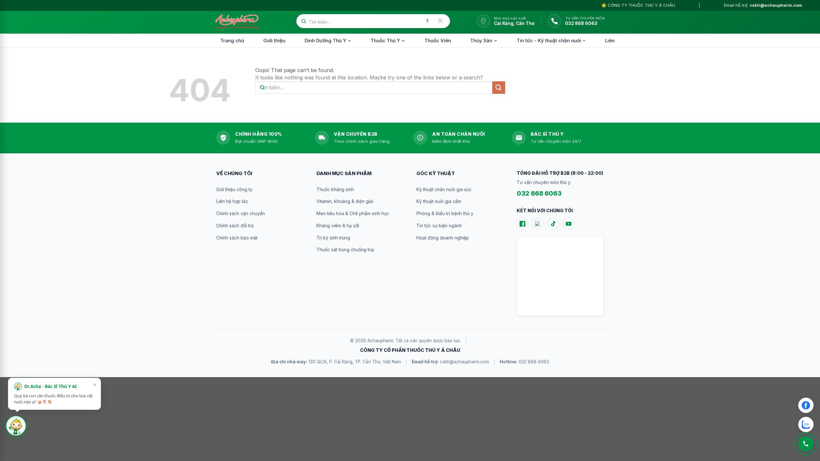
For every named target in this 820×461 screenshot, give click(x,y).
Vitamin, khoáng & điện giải (344, 201)
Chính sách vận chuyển (240, 213)
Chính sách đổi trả (235, 225)
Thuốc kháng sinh (335, 189)
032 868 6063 (539, 193)
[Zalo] (538, 224)
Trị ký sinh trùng (333, 237)
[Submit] (498, 87)
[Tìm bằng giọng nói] (427, 21)
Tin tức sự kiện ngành (439, 225)
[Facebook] (522, 224)
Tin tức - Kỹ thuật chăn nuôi (549, 40)
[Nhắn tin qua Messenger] (806, 405)
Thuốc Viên (437, 40)
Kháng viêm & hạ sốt (337, 225)
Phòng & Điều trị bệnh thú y (444, 213)
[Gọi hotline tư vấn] (806, 443)
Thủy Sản (481, 40)
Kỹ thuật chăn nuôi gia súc (444, 189)
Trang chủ (232, 40)
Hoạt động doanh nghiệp (442, 237)
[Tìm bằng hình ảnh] (440, 21)
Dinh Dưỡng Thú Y (325, 40)
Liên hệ (613, 40)
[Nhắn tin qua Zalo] (806, 424)
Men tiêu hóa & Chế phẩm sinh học (352, 213)
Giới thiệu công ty (234, 189)
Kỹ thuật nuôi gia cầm (438, 201)
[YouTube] (568, 224)
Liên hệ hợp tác (232, 201)
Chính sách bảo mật (237, 237)
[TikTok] (553, 224)
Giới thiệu (274, 40)
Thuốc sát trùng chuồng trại (345, 249)
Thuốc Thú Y (385, 40)
